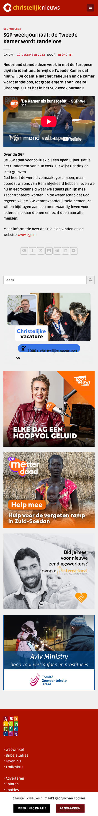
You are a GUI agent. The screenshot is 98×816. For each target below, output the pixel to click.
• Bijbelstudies (15, 755)
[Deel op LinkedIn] (65, 251)
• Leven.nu (12, 761)
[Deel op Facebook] (32, 251)
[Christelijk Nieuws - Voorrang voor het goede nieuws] (43, 8)
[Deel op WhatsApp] (24, 251)
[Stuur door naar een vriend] (49, 251)
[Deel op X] (40, 251)
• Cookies (11, 790)
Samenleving (12, 29)
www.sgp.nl (27, 235)
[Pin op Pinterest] (57, 251)
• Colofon (11, 784)
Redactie (65, 55)
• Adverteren (13, 778)
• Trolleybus (13, 767)
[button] (90, 8)
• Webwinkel (13, 749)
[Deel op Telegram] (73, 251)
